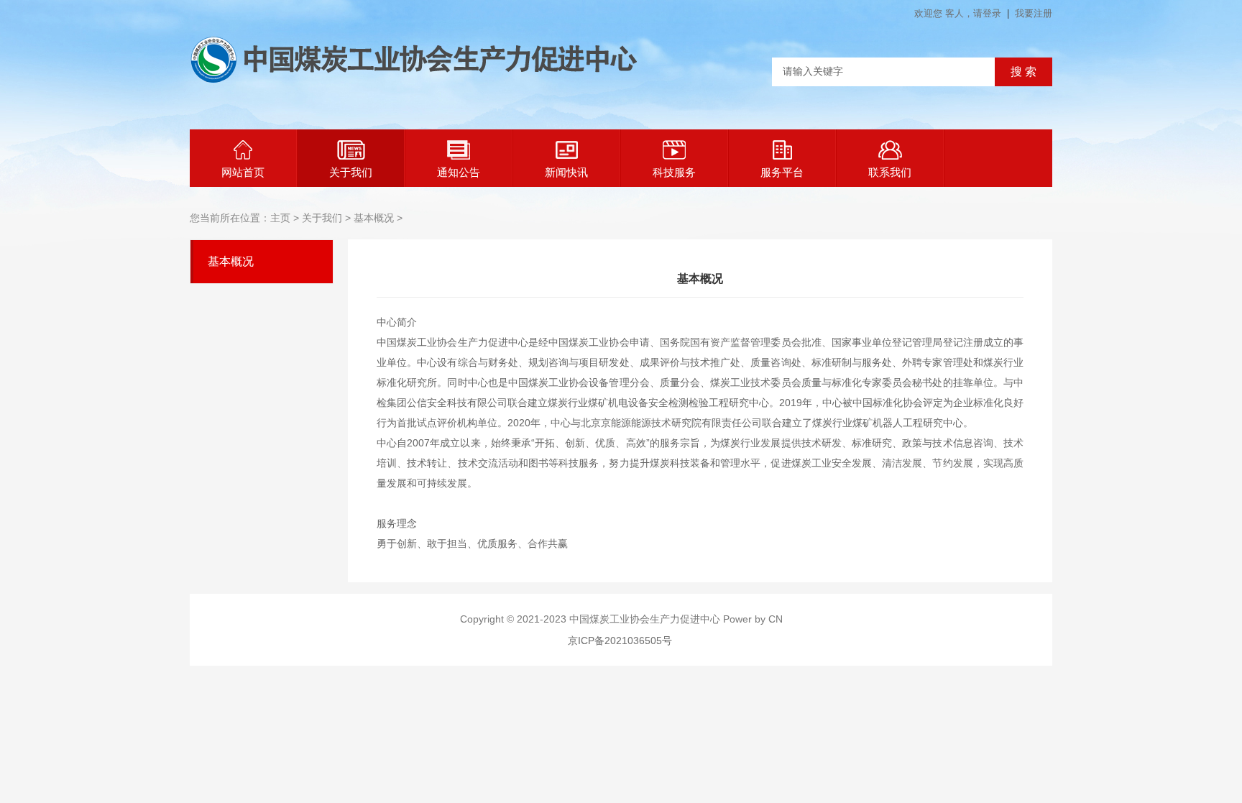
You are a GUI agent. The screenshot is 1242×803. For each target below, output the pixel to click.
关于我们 (350, 172)
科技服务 (674, 172)
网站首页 (242, 172)
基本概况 (231, 261)
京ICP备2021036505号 (620, 640)
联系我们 (889, 172)
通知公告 (458, 172)
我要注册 (1033, 13)
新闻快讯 (566, 172)
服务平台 (782, 172)
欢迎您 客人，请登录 (959, 13)
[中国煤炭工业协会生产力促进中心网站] (414, 80)
